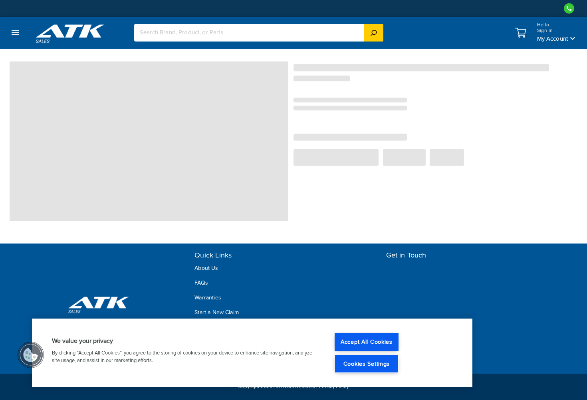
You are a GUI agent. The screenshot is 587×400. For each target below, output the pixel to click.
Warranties (207, 297)
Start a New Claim (216, 312)
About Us (206, 268)
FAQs (201, 282)
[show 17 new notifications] (521, 33)
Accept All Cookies (367, 342)
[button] (31, 355)
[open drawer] (15, 32)
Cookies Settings (366, 363)
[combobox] (249, 32)
